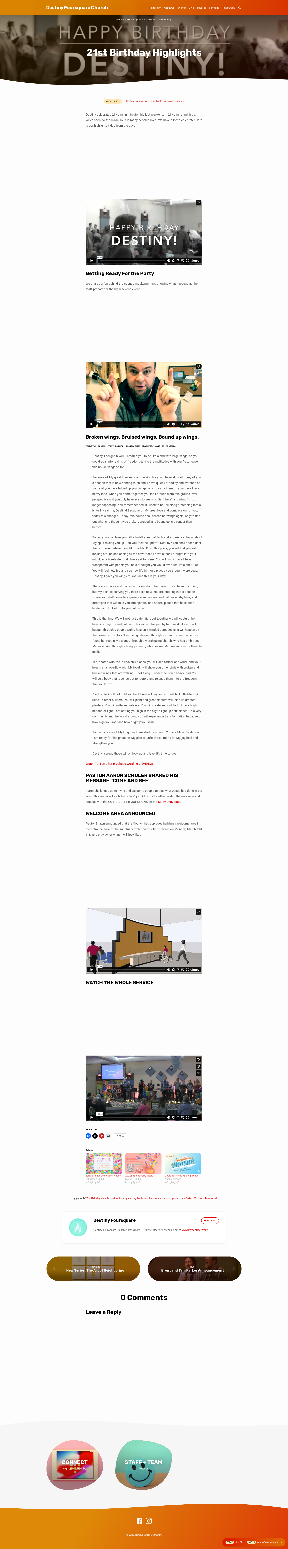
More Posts (210, 1221)
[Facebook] (139, 1521)
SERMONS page (169, 801)
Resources (228, 7)
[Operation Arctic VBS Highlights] (183, 1163)
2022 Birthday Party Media (139, 1175)
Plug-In (201, 7)
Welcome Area (202, 1198)
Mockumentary (152, 1198)
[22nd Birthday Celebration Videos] (104, 1163)
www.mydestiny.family (195, 1230)
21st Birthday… (165, 19)
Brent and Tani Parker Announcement (192, 1270)
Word (214, 1198)
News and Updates (134, 19)
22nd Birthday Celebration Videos (103, 1175)
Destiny (114, 1198)
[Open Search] (240, 8)
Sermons (214, 7)
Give (191, 7)
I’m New (156, 7)
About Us (169, 7)
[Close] (282, 1542)
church (105, 1198)
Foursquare (125, 1198)
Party (165, 1198)
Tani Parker (186, 1198)
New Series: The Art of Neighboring (95, 1270)
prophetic (174, 1198)
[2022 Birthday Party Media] (143, 1163)
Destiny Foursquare (137, 101)
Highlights (151, 19)
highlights (138, 1198)
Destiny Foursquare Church (77, 7)
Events (182, 7)
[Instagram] (148, 1521)
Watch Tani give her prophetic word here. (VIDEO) (120, 763)
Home (119, 19)
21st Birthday (92, 1198)
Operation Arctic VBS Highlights (181, 1175)
